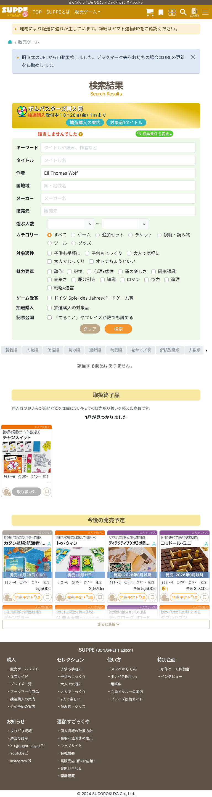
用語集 (116, 684)
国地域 (23, 185)
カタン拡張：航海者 (22, 543)
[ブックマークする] (47, 491)
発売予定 (22, 597)
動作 (58, 271)
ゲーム (84, 235)
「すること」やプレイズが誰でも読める (93, 317)
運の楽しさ (136, 271)
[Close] (193, 57)
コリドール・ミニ (176, 543)
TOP (37, 12)
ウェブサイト (71, 746)
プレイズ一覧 (21, 684)
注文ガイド (19, 677)
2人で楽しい (70, 699)
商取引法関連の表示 (76, 738)
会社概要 (67, 753)
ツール (60, 243)
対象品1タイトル (126, 122)
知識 (111, 279)
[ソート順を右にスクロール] (206, 350)
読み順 (74, 350)
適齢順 (95, 350)
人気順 (32, 350)
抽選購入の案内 (85, 122)
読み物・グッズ (73, 707)
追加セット (113, 235)
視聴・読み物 (177, 235)
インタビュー (171, 677)
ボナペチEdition (124, 677)
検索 (118, 329)
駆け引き (87, 279)
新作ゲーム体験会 (175, 669)
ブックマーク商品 (24, 692)
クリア (90, 329)
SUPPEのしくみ (124, 669)
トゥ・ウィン (66, 543)
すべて (60, 235)
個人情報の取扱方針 (76, 731)
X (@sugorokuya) (25, 746)
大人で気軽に (146, 253)
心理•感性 (104, 271)
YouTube (17, 753)
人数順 (194, 350)
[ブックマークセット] (161, 12)
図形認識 (167, 271)
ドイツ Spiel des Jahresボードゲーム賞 (94, 298)
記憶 (78, 271)
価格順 (53, 350)
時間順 (116, 350)
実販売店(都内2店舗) (77, 761)
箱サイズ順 (141, 350)
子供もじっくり (106, 253)
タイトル (25, 160)
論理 (175, 279)
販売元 (23, 211)
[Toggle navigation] (205, 12)
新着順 (11, 350)
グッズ (84, 243)
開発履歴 (67, 776)
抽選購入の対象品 (71, 307)
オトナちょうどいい (116, 261)
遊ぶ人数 (25, 223)
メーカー (25, 198)
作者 (20, 173)
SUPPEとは (58, 12)
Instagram (18, 761)
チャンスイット (17, 437)
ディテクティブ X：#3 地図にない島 (133, 543)
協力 (155, 279)
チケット (144, 235)
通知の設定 (19, 738)
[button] (80, 134)
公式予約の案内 (22, 707)
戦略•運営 (64, 287)
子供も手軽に (67, 253)
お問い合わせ (71, 768)
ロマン (133, 279)
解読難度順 (169, 350)
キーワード (27, 147)
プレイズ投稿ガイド (127, 699)
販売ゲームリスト (24, 669)
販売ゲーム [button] (86, 12)
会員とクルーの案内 (127, 692)
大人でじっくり (69, 261)
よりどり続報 (21, 731)
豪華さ (60, 279)
